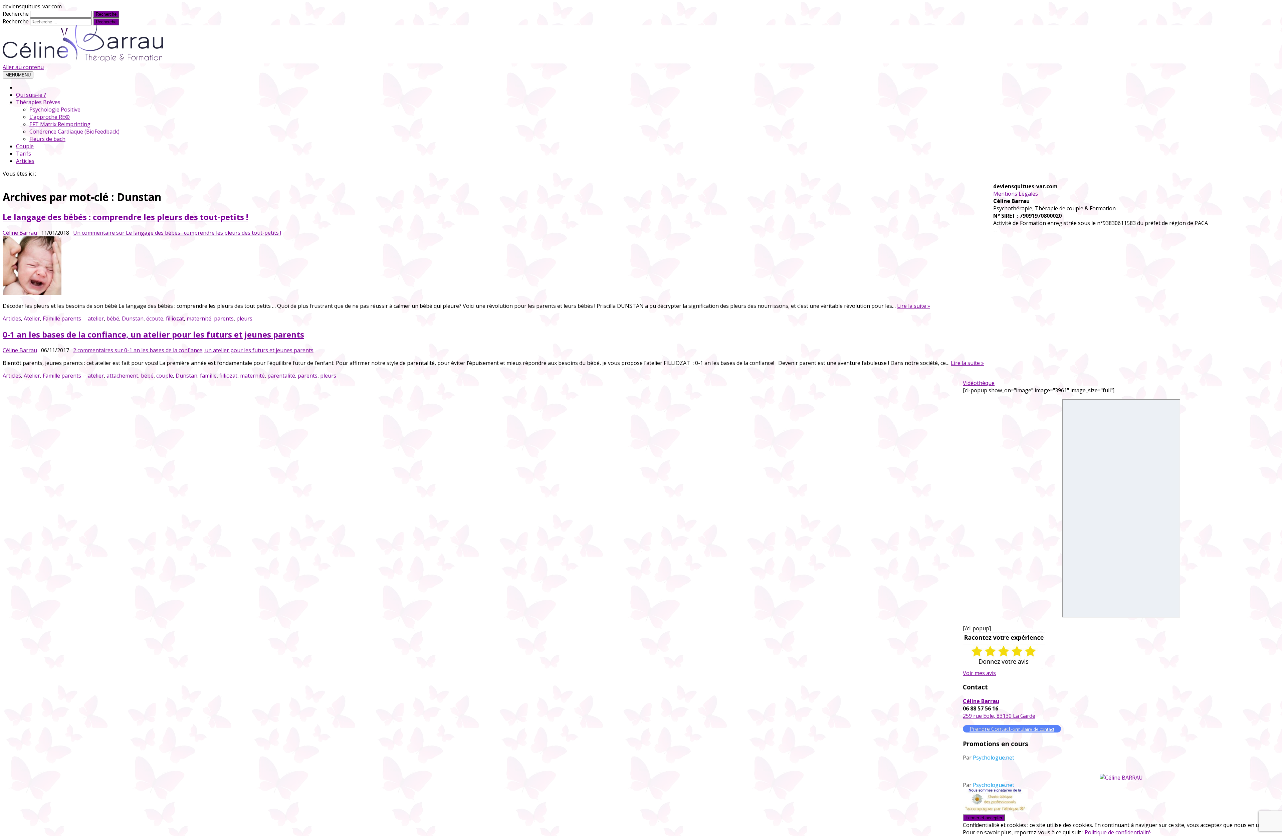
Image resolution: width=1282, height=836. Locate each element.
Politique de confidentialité (1118, 832)
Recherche (16, 13)
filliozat (175, 318)
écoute (154, 318)
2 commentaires (193, 350)
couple (164, 375)
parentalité (281, 375)
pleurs (244, 318)
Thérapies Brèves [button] (38, 102)
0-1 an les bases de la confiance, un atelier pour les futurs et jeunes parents (153, 334)
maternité (199, 318)
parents (224, 318)
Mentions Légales (1015, 193)
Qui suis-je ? (31, 94)
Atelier (32, 318)
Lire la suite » (913, 305)
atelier (96, 318)
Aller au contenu (23, 67)
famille (208, 375)
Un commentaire (177, 232)
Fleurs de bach (47, 139)
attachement (122, 375)
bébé (112, 318)
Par (988, 757)
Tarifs (23, 153)
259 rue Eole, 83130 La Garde (999, 715)
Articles (25, 161)
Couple (25, 146)
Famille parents (62, 318)
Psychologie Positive (54, 109)
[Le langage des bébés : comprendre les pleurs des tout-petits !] (493, 266)
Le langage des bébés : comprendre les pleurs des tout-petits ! (125, 216)
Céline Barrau (20, 232)
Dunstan (133, 318)
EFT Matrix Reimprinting (59, 124)
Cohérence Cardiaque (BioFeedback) (74, 131)
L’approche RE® (49, 117)
